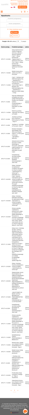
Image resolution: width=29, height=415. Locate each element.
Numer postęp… (5, 47)
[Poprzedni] (11, 390)
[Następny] (18, 390)
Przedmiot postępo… (18, 47)
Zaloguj (23, 7)
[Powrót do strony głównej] (5, 4)
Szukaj (16, 32)
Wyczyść (15, 35)
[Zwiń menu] (1, 12)
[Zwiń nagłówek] (27, 12)
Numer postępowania (14, 23)
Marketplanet (14, 403)
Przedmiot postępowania (14, 18)
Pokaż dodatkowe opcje (15, 29)
